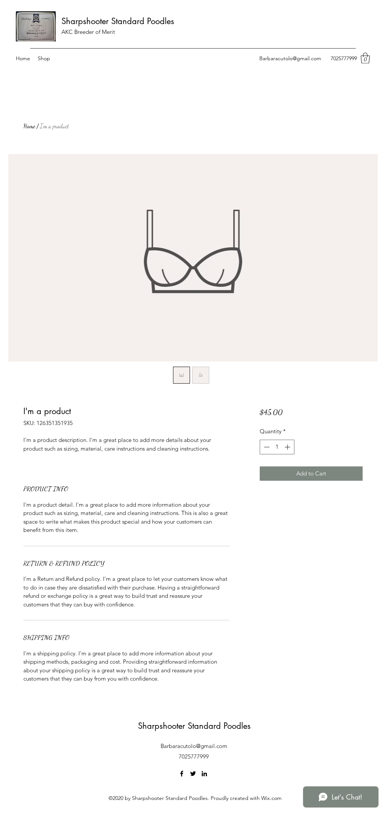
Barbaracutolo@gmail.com (290, 58)
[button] (365, 58)
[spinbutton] (277, 447)
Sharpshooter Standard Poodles (117, 21)
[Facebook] (181, 773)
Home (29, 125)
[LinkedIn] (204, 773)
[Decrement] (266, 447)
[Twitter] (193, 773)
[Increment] (288, 447)
